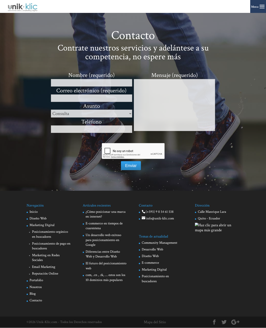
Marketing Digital (42, 225)
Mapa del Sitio (155, 321)
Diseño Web (38, 218)
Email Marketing (43, 267)
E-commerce (150, 262)
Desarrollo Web (152, 249)
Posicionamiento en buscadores (155, 278)
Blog (33, 293)
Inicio (34, 211)
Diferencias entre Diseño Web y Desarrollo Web (103, 254)
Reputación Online (45, 273)
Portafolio (36, 280)
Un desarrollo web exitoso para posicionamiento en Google (103, 240)
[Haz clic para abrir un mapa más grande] (217, 230)
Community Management (159, 242)
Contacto (36, 300)
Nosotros (36, 287)
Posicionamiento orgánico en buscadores (50, 234)
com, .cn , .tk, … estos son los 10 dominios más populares (105, 277)
